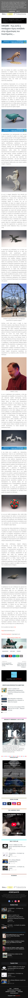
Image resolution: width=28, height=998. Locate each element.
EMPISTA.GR (18, 679)
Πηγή (2, 630)
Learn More (12, 11)
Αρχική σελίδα (5, 19)
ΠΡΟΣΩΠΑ (19, 651)
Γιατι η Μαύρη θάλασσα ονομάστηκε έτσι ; (14, 781)
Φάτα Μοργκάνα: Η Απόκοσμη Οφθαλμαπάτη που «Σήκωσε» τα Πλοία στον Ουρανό (16, 700)
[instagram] (14, 803)
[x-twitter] (9, 803)
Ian (15, 627)
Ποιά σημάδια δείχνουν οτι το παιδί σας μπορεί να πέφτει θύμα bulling (15, 935)
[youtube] (19, 803)
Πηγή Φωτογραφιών (6, 634)
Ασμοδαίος (18, 995)
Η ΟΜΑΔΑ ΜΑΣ (16, 988)
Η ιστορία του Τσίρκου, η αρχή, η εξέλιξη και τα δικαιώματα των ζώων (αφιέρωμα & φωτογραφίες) (15, 948)
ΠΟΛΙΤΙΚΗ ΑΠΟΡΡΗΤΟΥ (14, 993)
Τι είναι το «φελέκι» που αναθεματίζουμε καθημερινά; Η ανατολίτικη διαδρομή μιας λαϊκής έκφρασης (16, 691)
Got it (18, 11)
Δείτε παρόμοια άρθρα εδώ (14, 637)
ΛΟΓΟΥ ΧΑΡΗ (12, 651)
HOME (10, 988)
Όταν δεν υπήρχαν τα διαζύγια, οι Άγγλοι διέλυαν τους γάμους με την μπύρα (15, 941)
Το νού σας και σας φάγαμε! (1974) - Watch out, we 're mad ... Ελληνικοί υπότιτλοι (16, 708)
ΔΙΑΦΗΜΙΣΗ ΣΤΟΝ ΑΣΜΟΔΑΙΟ (10, 991)
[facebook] (5, 803)
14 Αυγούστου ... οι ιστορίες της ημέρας (13, 790)
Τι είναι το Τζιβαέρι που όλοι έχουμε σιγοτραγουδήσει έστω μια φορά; (12, 764)
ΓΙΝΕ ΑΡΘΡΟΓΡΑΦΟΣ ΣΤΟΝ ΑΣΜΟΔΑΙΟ (14, 990)
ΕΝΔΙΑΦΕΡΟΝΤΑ (12, 19)
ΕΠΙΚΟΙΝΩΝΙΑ (20, 991)
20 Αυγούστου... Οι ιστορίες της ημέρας (13, 773)
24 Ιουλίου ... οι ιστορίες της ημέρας (16, 925)
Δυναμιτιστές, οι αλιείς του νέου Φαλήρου (15, 954)
